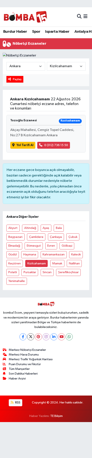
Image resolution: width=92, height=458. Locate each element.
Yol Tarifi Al (24, 145)
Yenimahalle (16, 281)
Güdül (12, 254)
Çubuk (72, 237)
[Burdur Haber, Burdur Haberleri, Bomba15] (25, 16)
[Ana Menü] (85, 17)
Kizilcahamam (36, 263)
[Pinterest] (38, 336)
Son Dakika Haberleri (23, 373)
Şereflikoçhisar (68, 272)
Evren (51, 245)
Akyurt (13, 228)
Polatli (12, 272)
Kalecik (76, 254)
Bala (59, 228)
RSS (17, 402)
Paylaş (17, 79)
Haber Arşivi (17, 378)
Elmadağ (14, 245)
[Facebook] (23, 336)
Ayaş (46, 228)
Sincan (47, 272)
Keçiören (14, 263)
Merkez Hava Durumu (24, 354)
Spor (36, 32)
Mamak (57, 263)
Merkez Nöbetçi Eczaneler (27, 349)
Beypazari (15, 237)
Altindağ (30, 228)
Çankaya (56, 237)
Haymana (29, 254)
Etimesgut (34, 245)
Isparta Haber (57, 32)
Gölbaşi (67, 245)
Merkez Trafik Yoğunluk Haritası (31, 359)
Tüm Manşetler (19, 369)
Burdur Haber (15, 32)
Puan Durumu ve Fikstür (25, 364)
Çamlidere (36, 237)
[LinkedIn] (53, 336)
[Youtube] (61, 336)
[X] (30, 336)
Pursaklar (30, 272)
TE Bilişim (56, 416)
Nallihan (74, 263)
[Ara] (79, 17)
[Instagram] (46, 336)
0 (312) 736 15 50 (56, 145)
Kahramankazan (54, 254)
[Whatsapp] (69, 336)
